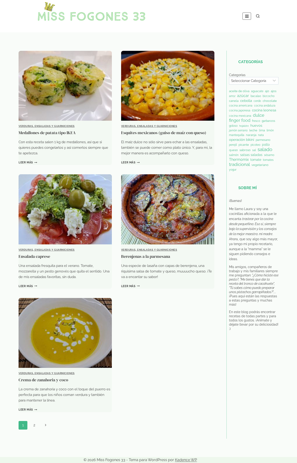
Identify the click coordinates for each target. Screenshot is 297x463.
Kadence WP (186, 460)
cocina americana (240, 105)
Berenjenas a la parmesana (145, 256)
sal (254, 150)
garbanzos (268, 121)
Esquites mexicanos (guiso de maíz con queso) (163, 133)
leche (253, 130)
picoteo (255, 144)
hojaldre (244, 125)
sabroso (245, 150)
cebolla (246, 101)
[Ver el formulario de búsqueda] (258, 16)
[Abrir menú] (246, 16)
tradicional (239, 164)
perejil (233, 144)
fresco (256, 121)
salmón (234, 155)
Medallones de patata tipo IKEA (47, 133)
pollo (266, 144)
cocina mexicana (240, 115)
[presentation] (65, 86)
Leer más (28, 162)
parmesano (263, 140)
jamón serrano (238, 130)
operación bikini (241, 140)
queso (233, 150)
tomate (255, 160)
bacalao (256, 96)
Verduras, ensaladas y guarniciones (47, 126)
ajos (273, 91)
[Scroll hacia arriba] (286, 457)
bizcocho (268, 96)
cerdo (257, 101)
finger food (239, 120)
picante (244, 144)
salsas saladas (251, 155)
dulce (258, 115)
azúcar (243, 96)
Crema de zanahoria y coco (43, 380)
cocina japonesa (239, 110)
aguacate (257, 91)
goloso (233, 125)
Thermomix (239, 160)
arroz (232, 96)
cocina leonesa (264, 110)
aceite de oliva (239, 91)
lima (262, 130)
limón (270, 130)
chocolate (270, 101)
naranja (251, 135)
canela (234, 101)
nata (261, 135)
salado (265, 149)
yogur (232, 169)
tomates (268, 160)
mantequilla (236, 135)
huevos (256, 125)
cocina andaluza (264, 105)
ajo (267, 91)
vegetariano (260, 165)
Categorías (237, 75)
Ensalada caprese (34, 256)
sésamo (269, 155)
